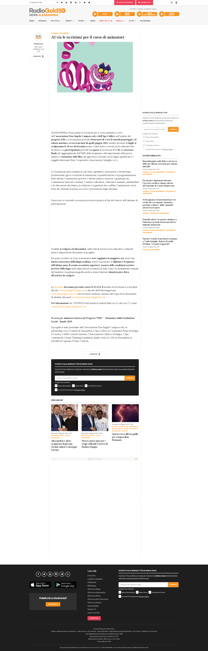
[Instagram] (71, 2)
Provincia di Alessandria (159, 213)
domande (58, 287)
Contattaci (94, 618)
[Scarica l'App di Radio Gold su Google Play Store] (66, 584)
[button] (38, 56)
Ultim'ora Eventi (94, 602)
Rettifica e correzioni (149, 631)
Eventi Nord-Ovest (94, 386)
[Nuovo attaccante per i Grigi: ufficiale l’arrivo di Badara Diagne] (95, 417)
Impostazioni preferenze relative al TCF (104, 636)
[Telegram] (75, 2)
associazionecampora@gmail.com (88, 297)
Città (131, 21)
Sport (81, 21)
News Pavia (79, 386)
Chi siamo (92, 575)
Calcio (68, 435)
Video (93, 21)
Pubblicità (92, 582)
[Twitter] (62, 2)
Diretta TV (104, 21)
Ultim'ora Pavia (94, 596)
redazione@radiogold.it (125, 648)
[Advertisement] (95, 112)
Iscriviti (129, 378)
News (31, 21)
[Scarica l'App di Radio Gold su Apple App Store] (40, 584)
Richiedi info (53, 604)
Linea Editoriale (102, 631)
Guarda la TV (145, 2)
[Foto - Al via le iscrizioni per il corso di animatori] (95, 67)
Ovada (126, 429)
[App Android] (84, 2)
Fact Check (137, 631)
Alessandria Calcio (57, 435)
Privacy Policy (80, 390)
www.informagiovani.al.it (63, 294)
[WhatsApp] (80, 2)
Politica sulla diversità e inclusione (63, 631)
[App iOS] (89, 2)
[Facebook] (57, 2)
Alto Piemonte (117, 429)
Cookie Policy (109, 629)
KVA (147, 648)
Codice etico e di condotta (86, 631)
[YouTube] (66, 2)
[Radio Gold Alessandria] (47, 11)
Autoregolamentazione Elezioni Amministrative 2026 (104, 634)
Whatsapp (92, 585)
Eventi (69, 21)
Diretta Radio (93, 606)
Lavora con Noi (94, 612)
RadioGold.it (76, 648)
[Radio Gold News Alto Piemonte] (147, 14)
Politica (55, 21)
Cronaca (42, 21)
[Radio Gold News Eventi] (169, 14)
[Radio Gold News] (102, 14)
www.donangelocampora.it (72, 290)
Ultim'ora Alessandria (96, 592)
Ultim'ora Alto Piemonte (98, 599)
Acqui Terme (123, 426)
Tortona (125, 431)
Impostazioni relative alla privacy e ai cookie (104, 639)
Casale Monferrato (157, 172)
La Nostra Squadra (95, 579)
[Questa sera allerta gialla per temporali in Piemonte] (125, 413)
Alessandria (64, 33)
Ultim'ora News (94, 589)
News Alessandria (64, 386)
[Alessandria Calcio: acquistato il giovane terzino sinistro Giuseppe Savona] (64, 417)
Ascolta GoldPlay (126, 2)
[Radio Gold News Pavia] (124, 14)
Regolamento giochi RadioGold (120, 631)
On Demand (145, 21)
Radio (119, 21)
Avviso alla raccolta (104, 641)
